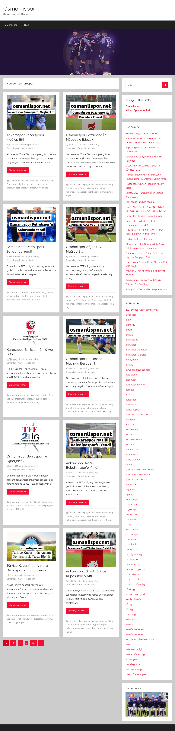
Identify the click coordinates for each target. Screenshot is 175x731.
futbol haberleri (134, 439)
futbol (129, 434)
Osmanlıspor (19, 8)
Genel (9, 184)
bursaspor (131, 399)
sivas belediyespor (135, 569)
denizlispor (131, 404)
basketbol (131, 379)
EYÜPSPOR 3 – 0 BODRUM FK (142, 133)
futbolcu (130, 444)
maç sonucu (132, 529)
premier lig (131, 544)
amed (129, 329)
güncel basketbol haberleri (140, 469)
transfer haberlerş (135, 634)
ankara (13, 180)
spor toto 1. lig (133, 579)
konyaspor (131, 519)
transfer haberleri (135, 629)
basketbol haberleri (136, 384)
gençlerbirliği (133, 459)
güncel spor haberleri (39, 296)
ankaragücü (132, 339)
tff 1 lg (129, 604)
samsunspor (132, 559)
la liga (129, 524)
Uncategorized (134, 664)
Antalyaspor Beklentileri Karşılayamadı (146, 289)
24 (33, 642)
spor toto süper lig (135, 584)
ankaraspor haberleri (38, 180)
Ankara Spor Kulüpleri (138, 110)
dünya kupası (133, 409)
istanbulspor (132, 499)
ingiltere (130, 489)
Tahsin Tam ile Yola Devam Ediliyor (144, 216)
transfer (130, 624)
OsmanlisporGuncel (16, 148)
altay (128, 319)
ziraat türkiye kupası (39, 188)
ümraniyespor (133, 659)
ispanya (130, 494)
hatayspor (131, 484)
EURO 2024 (132, 424)
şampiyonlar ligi (134, 554)
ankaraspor (23, 180)
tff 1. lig (129, 609)
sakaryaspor (132, 549)
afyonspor (131, 314)
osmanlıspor (81, 192)
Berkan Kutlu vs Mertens (139, 239)
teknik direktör (133, 599)
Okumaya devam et (18, 170)
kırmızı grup (132, 514)
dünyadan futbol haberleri (78, 300)
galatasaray (132, 449)
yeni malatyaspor (135, 669)
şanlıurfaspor (132, 564)
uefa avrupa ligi (134, 649)
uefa (128, 644)
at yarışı (130, 364)
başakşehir (131, 374)
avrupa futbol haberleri (138, 369)
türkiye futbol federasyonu (39, 619)
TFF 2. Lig (35, 300)
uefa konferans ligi (135, 654)
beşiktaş (130, 389)
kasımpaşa (131, 504)
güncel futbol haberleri (24, 184)
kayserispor (132, 509)
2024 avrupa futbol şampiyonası (142, 309)
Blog (26, 24)
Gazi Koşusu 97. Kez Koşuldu (140, 202)
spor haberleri (22, 188)
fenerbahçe (132, 429)
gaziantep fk (132, 454)
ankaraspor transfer (136, 354)
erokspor (130, 419)
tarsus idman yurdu (136, 594)
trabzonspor (132, 619)
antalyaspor (132, 359)
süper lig (130, 589)
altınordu (130, 324)
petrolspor (11, 300)
